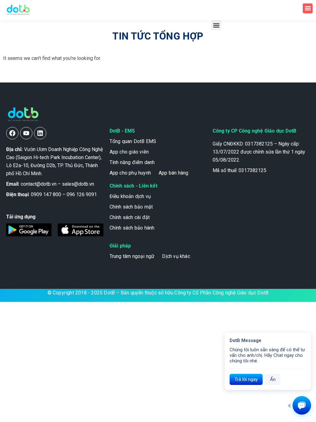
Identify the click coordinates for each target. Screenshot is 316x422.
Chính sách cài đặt (130, 217)
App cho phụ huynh (130, 173)
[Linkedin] (40, 133)
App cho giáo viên (129, 152)
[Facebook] (12, 133)
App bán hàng (173, 173)
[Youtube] (26, 133)
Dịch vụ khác (176, 256)
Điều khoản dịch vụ (130, 196)
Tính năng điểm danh (132, 162)
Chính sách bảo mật (131, 207)
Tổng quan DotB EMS (133, 141)
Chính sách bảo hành (132, 228)
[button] (307, 8)
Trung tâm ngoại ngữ (132, 256)
